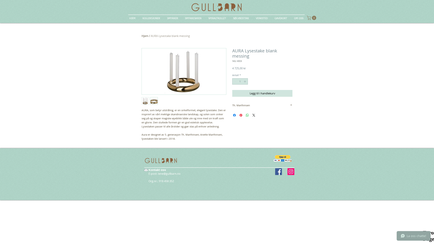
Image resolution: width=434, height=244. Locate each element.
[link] (312, 18)
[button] (283, 158)
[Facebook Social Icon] (278, 171)
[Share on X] (254, 115)
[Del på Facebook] (234, 115)
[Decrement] (235, 81)
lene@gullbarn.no (169, 174)
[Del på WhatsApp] (247, 115)
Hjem (145, 36)
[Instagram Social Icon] (291, 171)
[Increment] (245, 81)
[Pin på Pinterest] (241, 115)
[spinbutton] (240, 81)
